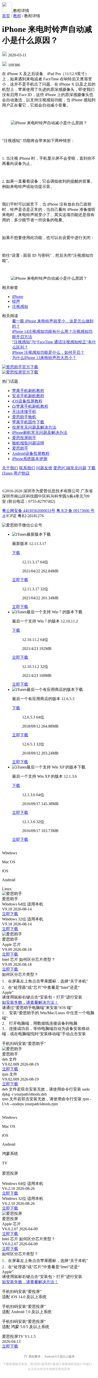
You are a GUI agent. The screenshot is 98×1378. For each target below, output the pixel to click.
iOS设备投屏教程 (27, 401)
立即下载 (20, 580)
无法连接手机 (24, 411)
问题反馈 (44, 468)
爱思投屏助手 (24, 438)
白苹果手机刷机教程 (30, 406)
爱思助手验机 (24, 417)
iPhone (17, 296)
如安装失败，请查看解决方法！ (30, 1002)
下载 (16, 553)
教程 (17, 16)
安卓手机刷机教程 (28, 396)
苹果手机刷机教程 (28, 390)
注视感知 (20, 306)
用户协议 (22, 473)
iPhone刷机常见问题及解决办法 (39, 432)
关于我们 (10, 468)
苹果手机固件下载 (28, 422)
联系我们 (27, 468)
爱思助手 (20, 448)
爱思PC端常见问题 (69, 468)
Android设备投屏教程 (31, 453)
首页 (6, 16)
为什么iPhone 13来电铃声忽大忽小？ (44, 358)
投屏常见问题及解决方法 (34, 427)
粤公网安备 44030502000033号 (28, 510)
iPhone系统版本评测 (29, 459)
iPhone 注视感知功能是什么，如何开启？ (48, 352)
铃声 (16, 301)
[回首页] (7, 10)
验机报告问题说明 (28, 443)
